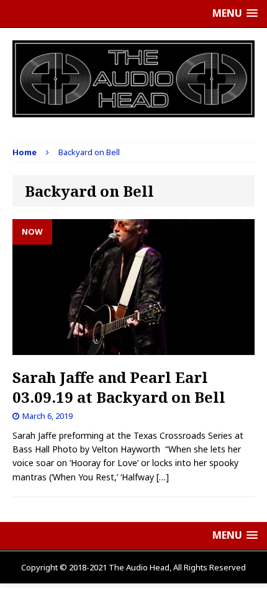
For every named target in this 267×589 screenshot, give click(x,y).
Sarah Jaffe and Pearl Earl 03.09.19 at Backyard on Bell (118, 387)
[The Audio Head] (133, 79)
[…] (162, 477)
